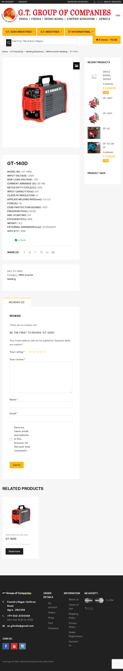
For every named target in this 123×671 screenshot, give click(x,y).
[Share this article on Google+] (35, 252)
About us (74, 599)
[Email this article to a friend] (52, 252)
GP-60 (106, 128)
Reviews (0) (16, 302)
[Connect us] (5, 646)
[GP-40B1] (94, 108)
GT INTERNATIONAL (79, 31)
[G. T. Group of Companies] (56, 25)
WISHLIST (23, 2)
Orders (51, 612)
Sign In (107, 2)
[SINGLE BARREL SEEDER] (94, 82)
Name (14, 399)
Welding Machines (35, 51)
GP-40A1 (107, 113)
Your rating (17, 352)
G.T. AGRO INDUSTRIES (19, 31)
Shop (51, 617)
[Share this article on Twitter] (29, 252)
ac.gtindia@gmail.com (20, 625)
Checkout (53, 628)
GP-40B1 (107, 98)
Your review (17, 359)
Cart (50, 623)
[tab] (16, 302)
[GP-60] (94, 138)
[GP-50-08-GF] (94, 152)
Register (116, 2)
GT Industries (16, 51)
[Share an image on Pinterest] (41, 252)
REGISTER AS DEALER (78, 2)
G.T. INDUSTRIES (50, 31)
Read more (14, 551)
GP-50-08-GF (109, 145)
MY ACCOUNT (8, 2)
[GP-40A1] (94, 123)
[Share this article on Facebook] (24, 252)
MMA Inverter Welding (56, 51)
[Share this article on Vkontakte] (47, 252)
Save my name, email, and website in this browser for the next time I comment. (22, 439)
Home (5, 51)
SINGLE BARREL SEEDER (107, 75)
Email (14, 413)
